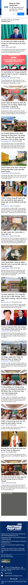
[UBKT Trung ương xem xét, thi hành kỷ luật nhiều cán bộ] (14, 412)
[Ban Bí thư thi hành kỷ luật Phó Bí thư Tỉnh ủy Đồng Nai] (14, 439)
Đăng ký (21, 14)
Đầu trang (13, 579)
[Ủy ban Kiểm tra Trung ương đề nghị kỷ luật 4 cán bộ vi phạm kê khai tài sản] (14, 62)
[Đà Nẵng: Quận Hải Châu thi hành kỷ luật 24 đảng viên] (14, 347)
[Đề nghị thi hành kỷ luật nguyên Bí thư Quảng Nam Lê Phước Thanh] (14, 467)
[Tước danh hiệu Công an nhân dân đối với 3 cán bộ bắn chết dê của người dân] (14, 253)
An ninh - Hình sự (5, 268)
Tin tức (3, 47)
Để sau (14, 14)
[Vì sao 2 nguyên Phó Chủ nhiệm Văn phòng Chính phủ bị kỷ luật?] (14, 317)
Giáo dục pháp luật (6, 141)
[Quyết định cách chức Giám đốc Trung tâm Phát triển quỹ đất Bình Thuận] (14, 158)
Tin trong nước (5, 78)
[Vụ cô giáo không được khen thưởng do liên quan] (14, 124)
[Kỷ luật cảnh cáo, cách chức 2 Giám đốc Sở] (14, 223)
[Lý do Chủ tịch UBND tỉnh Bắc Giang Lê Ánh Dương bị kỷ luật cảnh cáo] (14, 32)
